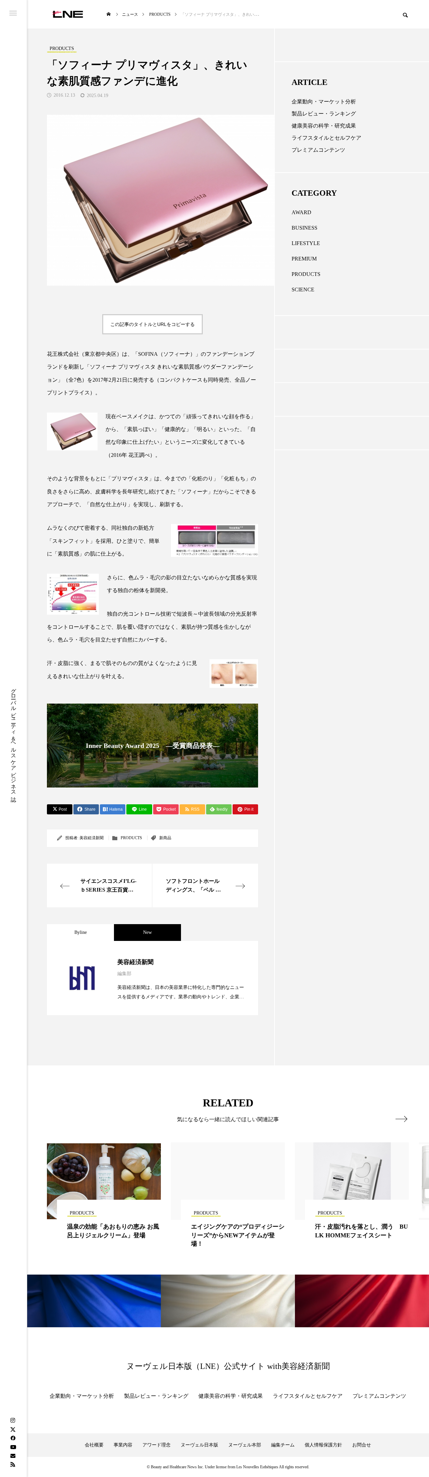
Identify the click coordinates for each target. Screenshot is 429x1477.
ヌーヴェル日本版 (199, 1444)
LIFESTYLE (306, 243)
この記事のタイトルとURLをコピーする (152, 324)
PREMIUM (304, 258)
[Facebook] (12, 1438)
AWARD (301, 212)
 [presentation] (401, 1119)
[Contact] (12, 1455)
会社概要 (94, 1444)
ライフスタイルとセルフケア (326, 138)
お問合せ (361, 1444)
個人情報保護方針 (323, 1444)
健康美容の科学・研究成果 (324, 126)
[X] (12, 1429)
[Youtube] (13, 1446)
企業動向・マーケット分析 (324, 101)
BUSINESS (304, 228)
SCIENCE (303, 289)
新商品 (165, 838)
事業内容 (123, 1444)
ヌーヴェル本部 (244, 1444)
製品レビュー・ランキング (324, 113)
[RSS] (12, 1464)
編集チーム (283, 1444)
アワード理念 (156, 1444)
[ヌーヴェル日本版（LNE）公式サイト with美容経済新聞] (67, 14)
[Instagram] (12, 1420)
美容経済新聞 (91, 838)
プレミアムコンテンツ (318, 150)
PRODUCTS (131, 838)
